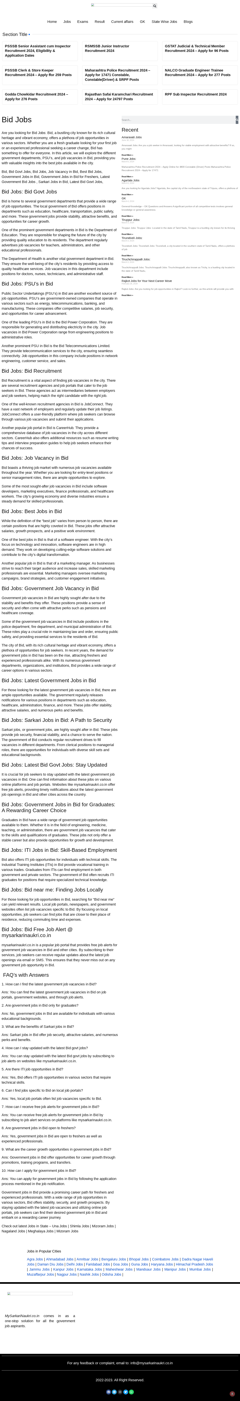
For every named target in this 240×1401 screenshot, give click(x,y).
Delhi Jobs (74, 1264)
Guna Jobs (139, 1264)
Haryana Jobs (162, 1264)
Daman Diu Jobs (50, 1264)
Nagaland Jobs (13, 1231)
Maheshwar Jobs (119, 1269)
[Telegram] (114, 1392)
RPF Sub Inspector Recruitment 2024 (196, 94)
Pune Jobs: (129, 158)
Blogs (188, 22)
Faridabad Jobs (98, 1264)
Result (100, 22)
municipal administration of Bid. (87, 627)
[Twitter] (125, 1392)
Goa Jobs (120, 1264)
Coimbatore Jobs (165, 1259)
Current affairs (122, 22)
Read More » (127, 155)
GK (142, 22)
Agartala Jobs (130, 180)
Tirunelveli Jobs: (132, 238)
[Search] (237, 120)
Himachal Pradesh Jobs (194, 1264)
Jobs (67, 22)
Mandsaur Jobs (148, 1269)
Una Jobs (59, 1226)
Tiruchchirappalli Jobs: (136, 259)
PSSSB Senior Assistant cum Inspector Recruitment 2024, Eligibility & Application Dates (38, 50)
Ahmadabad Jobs (60, 1259)
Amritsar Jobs (87, 1259)
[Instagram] (120, 1392)
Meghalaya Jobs (41, 1231)
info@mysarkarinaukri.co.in (151, 1363)
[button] (155, 6)
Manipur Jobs (175, 1269)
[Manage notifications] (232, 1393)
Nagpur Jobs (67, 1274)
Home (52, 22)
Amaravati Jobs (132, 137)
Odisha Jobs (111, 1274)
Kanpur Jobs (63, 1269)
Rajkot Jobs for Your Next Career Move (147, 281)
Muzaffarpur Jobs (40, 1274)
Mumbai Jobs (200, 1269)
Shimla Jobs (79, 1226)
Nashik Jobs (89, 1274)
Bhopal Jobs (139, 1259)
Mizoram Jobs (103, 1226)
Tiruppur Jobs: (131, 220)
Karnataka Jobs (89, 1269)
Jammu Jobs (39, 1269)
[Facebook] (108, 1392)
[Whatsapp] (131, 1392)
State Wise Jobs (164, 22)
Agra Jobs (35, 1259)
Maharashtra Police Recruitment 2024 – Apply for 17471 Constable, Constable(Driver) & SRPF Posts (117, 75)
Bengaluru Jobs (113, 1259)
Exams (82, 22)
